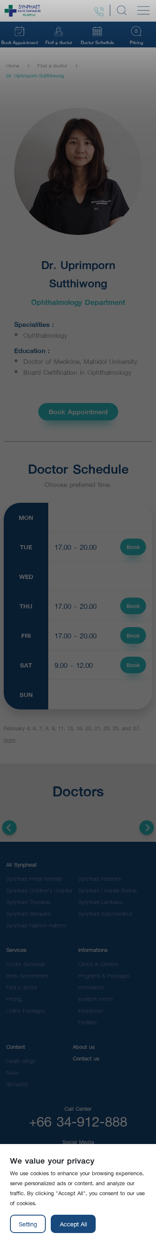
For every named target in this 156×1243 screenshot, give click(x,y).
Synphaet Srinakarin (28, 914)
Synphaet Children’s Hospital (39, 890)
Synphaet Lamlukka (100, 902)
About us (83, 1047)
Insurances (90, 1011)
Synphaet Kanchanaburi (105, 914)
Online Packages (25, 1011)
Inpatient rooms (95, 999)
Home (12, 65)
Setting (28, 1223)
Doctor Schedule (25, 964)
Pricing (14, 999)
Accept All (73, 1223)
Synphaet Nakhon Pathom (36, 925)
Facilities (87, 1022)
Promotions (91, 987)
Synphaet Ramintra (99, 879)
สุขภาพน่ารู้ (17, 1084)
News (12, 1072)
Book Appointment (78, 411)
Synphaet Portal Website (34, 879)
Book (133, 547)
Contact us (86, 1058)
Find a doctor (52, 65)
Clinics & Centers (98, 964)
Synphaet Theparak (28, 902)
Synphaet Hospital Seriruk (107, 890)
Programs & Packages (103, 976)
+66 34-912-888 (78, 1121)
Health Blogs (20, 1061)
